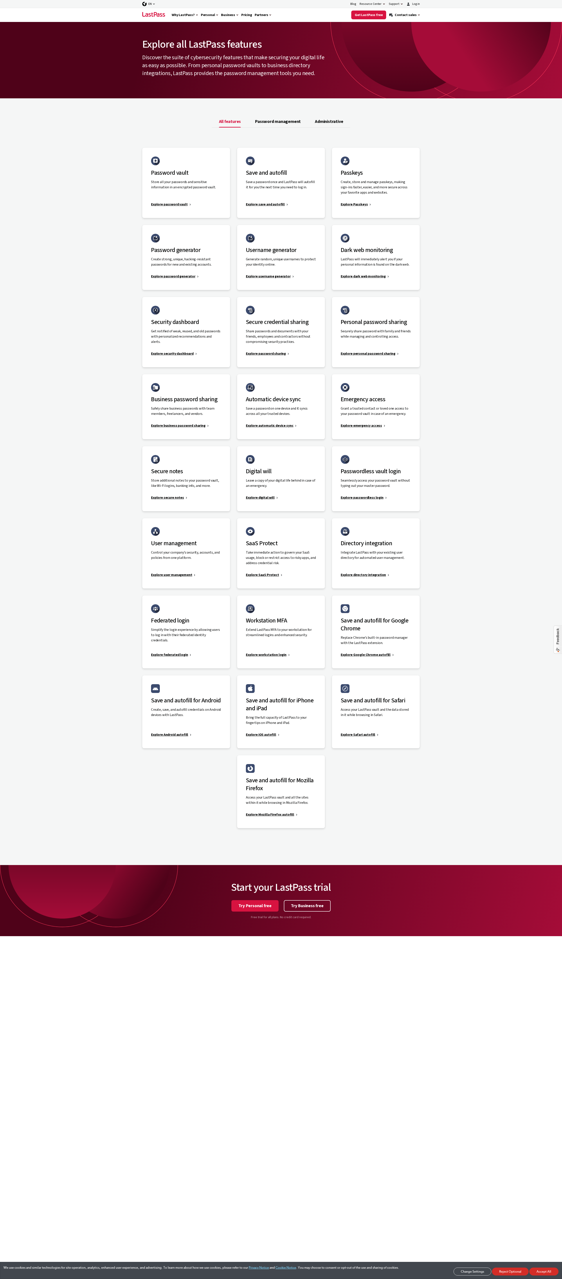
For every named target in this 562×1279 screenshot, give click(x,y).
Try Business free (307, 906)
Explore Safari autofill (358, 734)
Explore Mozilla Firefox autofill (270, 814)
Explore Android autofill (169, 734)
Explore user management (171, 574)
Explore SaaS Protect (262, 574)
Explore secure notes (167, 497)
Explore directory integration (363, 574)
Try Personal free (255, 906)
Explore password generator (173, 276)
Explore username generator (268, 276)
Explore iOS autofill (261, 734)
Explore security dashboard (172, 353)
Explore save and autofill (265, 204)
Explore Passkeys (354, 204)
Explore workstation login (266, 654)
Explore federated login (169, 654)
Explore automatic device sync (269, 425)
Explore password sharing (266, 353)
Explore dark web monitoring (363, 276)
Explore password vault (169, 204)
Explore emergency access (361, 425)
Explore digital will (260, 497)
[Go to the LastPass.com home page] (153, 15)
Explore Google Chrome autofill (366, 654)
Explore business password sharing (178, 425)
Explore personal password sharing (368, 353)
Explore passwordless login (362, 497)
